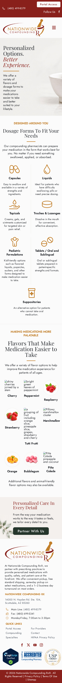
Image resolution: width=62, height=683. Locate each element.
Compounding (13, 633)
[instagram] (41, 645)
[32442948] (11, 650)
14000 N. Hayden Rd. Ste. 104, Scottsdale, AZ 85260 (23, 601)
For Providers (38, 628)
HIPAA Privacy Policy (43, 637)
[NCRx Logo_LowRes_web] (24, 20)
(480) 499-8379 (16, 8)
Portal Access (13, 628)
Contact (35, 633)
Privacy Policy (32, 676)
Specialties (12, 637)
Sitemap (31, 679)
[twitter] (28, 645)
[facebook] (59, 11)
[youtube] (35, 645)
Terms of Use (50, 676)
